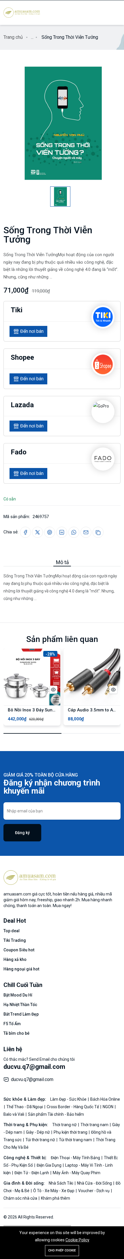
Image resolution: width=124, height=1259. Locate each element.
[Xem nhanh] (53, 690)
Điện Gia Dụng (49, 1165)
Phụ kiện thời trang (71, 1132)
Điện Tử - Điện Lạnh (32, 1172)
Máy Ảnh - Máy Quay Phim (76, 1172)
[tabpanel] (62, 584)
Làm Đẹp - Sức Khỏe (68, 1099)
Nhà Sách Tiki (61, 1183)
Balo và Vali (14, 1114)
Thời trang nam (94, 1124)
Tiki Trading (14, 940)
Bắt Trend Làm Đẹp (21, 1014)
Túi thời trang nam (76, 1139)
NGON (108, 1106)
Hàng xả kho (15, 959)
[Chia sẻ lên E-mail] (86, 532)
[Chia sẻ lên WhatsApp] (74, 532)
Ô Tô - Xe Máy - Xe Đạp (54, 1190)
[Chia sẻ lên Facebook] (25, 532)
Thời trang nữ (65, 1124)
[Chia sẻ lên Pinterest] (49, 532)
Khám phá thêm (55, 1198)
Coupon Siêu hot (18, 950)
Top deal (11, 930)
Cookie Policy (77, 1240)
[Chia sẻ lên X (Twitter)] (37, 532)
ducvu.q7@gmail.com (34, 1066)
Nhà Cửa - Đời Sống (95, 1183)
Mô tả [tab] (62, 562)
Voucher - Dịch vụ (94, 1190)
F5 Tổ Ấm (12, 1023)
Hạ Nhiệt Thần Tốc (20, 1004)
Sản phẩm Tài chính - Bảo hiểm (56, 1114)
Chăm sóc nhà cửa (20, 1198)
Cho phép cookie (62, 1250)
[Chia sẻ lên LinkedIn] (62, 532)
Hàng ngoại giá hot (21, 969)
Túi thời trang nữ (40, 1139)
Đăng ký (22, 832)
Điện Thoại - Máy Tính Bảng (76, 1157)
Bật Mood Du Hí (17, 995)
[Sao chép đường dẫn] (98, 532)
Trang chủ (13, 37)
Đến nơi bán (32, 331)
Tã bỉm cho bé (16, 1033)
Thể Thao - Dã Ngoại (25, 1106)
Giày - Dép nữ (38, 1132)
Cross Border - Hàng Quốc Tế (73, 1106)
